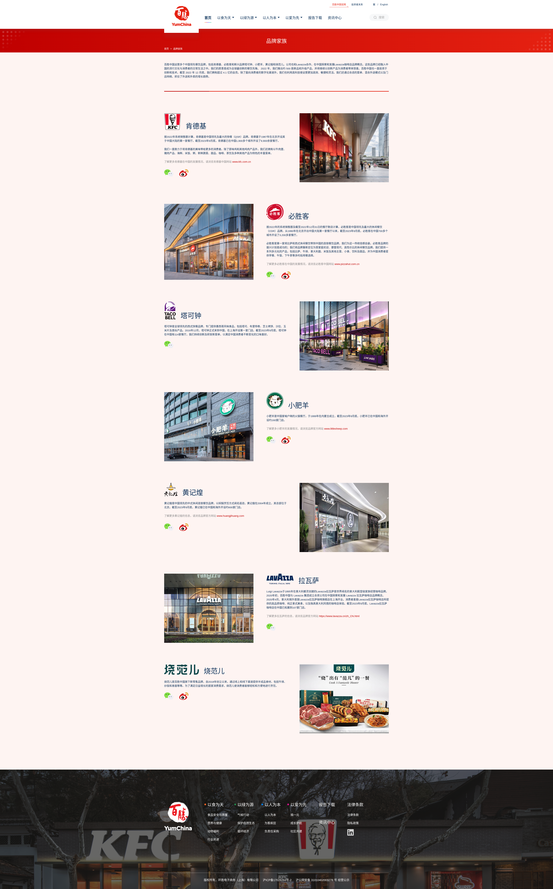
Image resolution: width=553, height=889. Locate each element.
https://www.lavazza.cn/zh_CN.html (339, 616)
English (384, 4)
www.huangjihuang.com (230, 515)
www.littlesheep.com (336, 428)
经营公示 (343, 880)
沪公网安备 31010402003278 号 (317, 880)
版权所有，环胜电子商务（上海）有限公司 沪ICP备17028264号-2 (250, 880)
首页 (166, 49)
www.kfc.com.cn (241, 161)
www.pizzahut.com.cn (347, 264)
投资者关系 (357, 4)
